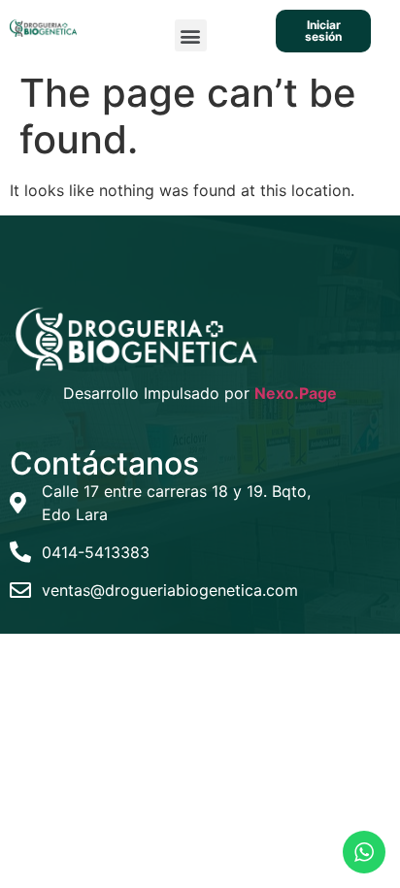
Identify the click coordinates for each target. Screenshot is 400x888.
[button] (191, 35)
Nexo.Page (295, 393)
